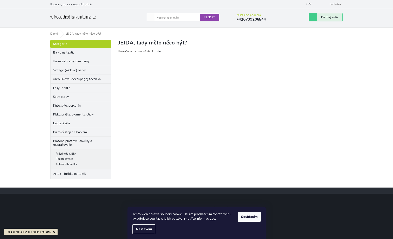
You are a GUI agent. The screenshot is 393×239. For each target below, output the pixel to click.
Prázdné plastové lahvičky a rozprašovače (72, 143)
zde (212, 218)
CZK (309, 4)
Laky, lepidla (61, 88)
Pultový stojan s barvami (70, 132)
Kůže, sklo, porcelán (67, 106)
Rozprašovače (64, 159)
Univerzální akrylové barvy (71, 61)
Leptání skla (61, 123)
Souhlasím (249, 217)
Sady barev (61, 97)
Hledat (209, 17)
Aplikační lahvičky (66, 164)
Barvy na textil (63, 52)
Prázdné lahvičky (66, 154)
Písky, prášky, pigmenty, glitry (73, 114)
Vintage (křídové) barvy (69, 70)
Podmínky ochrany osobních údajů (71, 4)
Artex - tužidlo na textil (69, 174)
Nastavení (144, 229)
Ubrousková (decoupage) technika (77, 79)
